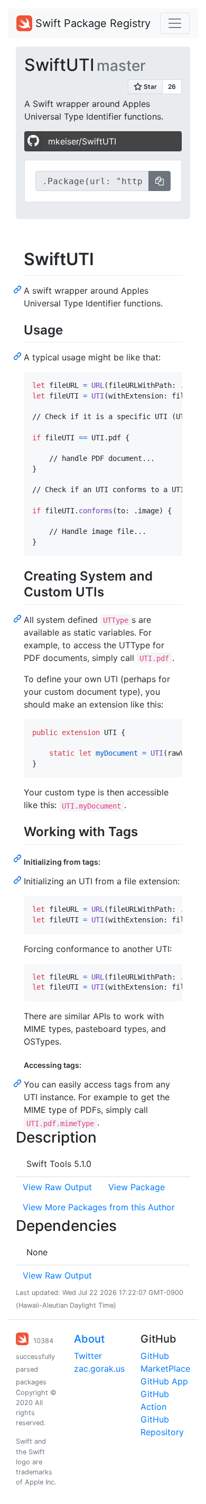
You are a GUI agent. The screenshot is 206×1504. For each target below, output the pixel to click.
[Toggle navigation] (175, 23)
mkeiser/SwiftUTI (82, 141)
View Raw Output (57, 1187)
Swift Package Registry (91, 23)
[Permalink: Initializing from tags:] (18, 879)
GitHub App (164, 1381)
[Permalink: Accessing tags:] (18, 1083)
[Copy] (159, 181)
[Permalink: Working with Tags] (18, 858)
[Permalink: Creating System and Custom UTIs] (18, 618)
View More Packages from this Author (99, 1207)
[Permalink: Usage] (18, 355)
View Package (136, 1187)
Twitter (88, 1356)
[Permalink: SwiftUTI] (18, 289)
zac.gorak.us (99, 1368)
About (89, 1339)
